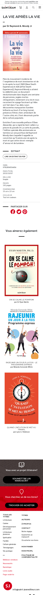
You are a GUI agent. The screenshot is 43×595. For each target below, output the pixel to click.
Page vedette (8, 574)
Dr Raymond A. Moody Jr (19, 25)
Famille (6, 541)
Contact (26, 528)
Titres (25, 515)
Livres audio (7, 571)
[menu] (40, 7)
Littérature (7, 520)
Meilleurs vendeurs (10, 560)
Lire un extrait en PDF (15, 156)
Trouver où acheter (21, 505)
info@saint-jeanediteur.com (26, 589)
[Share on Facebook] (12, 211)
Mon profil (27, 551)
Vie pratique (7, 551)
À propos (26, 524)
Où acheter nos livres (30, 540)
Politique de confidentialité (29, 556)
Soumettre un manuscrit (21, 479)
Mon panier (27, 547)
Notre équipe (27, 531)
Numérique (7, 567)
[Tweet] (18, 211)
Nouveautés (7, 563)
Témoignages (8, 547)
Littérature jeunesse (7, 533)
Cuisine (5, 523)
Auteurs (26, 520)
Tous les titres (7, 516)
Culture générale (9, 544)
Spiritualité (7, 537)
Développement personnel (9, 528)
